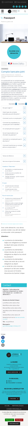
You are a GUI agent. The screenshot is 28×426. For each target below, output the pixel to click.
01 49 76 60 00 (8, 2)
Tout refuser (19, 420)
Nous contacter (21, 2)
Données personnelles (14, 409)
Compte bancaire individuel (12, 186)
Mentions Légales (17, 405)
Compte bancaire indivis (11, 189)
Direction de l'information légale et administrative (12, 223)
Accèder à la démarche (14, 52)
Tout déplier (21, 104)
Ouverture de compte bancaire (13, 198)
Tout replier (12, 104)
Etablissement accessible (15, 382)
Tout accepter (9, 420)
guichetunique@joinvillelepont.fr (12, 326)
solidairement (16, 89)
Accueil (7, 405)
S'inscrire (13, 398)
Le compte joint (9, 208)
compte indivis (5, 96)
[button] (13, 108)
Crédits (10, 381)
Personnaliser (14, 423)
